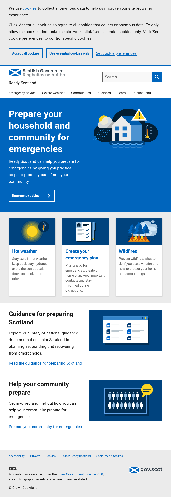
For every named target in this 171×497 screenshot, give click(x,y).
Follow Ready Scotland (76, 456)
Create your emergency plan (81, 255)
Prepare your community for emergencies (45, 426)
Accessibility (17, 456)
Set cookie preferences (116, 53)
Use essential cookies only (69, 53)
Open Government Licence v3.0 (80, 474)
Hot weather (24, 251)
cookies (30, 8)
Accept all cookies (25, 53)
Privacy (35, 456)
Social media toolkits (109, 456)
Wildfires (128, 251)
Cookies (50, 456)
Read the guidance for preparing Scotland (45, 363)
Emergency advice (26, 196)
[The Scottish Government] (145, 470)
